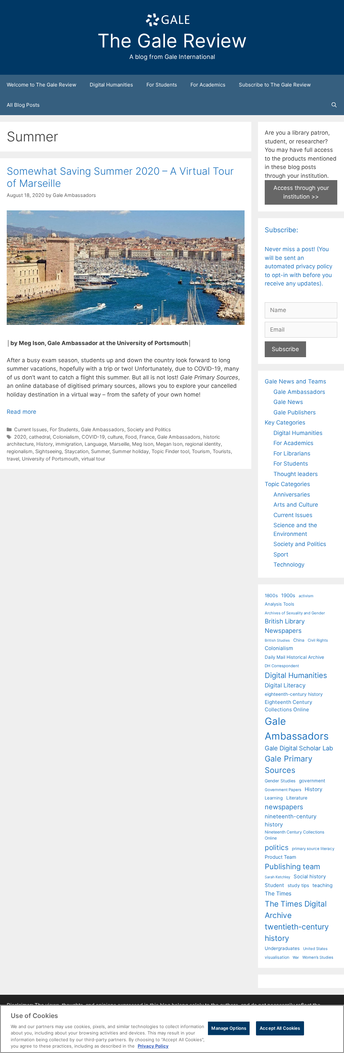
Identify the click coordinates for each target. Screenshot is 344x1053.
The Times (278, 893)
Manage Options (228, 1028)
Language (96, 444)
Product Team (280, 857)
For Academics (207, 84)
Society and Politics (149, 429)
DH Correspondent (282, 666)
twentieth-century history (297, 932)
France (147, 437)
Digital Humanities (111, 84)
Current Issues (30, 429)
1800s (271, 595)
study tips (298, 885)
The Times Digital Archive (296, 909)
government (312, 780)
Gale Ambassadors (102, 429)
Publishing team (292, 866)
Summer (100, 451)
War (296, 957)
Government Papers (283, 789)
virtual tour (93, 459)
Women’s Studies (317, 957)
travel (13, 459)
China (298, 640)
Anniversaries (291, 494)
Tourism (201, 451)
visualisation (277, 957)
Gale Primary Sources (288, 764)
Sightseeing (48, 451)
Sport (280, 554)
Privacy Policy (153, 1046)
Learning (274, 798)
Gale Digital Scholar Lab (299, 748)
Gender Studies (280, 780)
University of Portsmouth (50, 459)
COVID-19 (93, 437)
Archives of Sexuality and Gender (295, 613)
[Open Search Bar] (334, 105)
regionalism (20, 451)
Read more (21, 411)
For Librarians (291, 453)
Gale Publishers (294, 412)
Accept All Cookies (280, 1028)
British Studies (277, 640)
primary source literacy (313, 848)
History (44, 444)
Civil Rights (318, 640)
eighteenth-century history (294, 694)
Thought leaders (295, 474)
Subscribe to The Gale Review (275, 84)
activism (306, 595)
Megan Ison (169, 444)
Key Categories (285, 422)
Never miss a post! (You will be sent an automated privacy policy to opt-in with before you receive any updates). (298, 266)
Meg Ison (142, 444)
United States (315, 948)
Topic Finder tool (170, 451)
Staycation (76, 451)
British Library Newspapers (285, 625)
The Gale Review (172, 40)
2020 (20, 437)
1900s (288, 595)
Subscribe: (281, 230)
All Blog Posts (23, 105)
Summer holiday (130, 451)
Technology (288, 564)
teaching (322, 885)
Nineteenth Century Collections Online (294, 835)
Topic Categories (287, 484)
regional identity (203, 444)
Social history (310, 877)
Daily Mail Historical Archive (294, 657)
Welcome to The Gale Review (41, 84)
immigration (68, 444)
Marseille (119, 444)
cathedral (39, 437)
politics (277, 847)
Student (274, 885)
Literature (296, 798)
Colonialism (66, 437)
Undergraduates (282, 948)
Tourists (222, 451)
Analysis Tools (279, 604)
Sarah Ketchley (277, 877)
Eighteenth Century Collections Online (288, 706)
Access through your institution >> (301, 192)
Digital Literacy (285, 685)
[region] (172, 1029)
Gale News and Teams (295, 381)
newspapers (284, 807)
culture (115, 437)
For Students (161, 84)
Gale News (288, 402)
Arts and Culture (295, 504)
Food (131, 437)
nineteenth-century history (290, 820)
